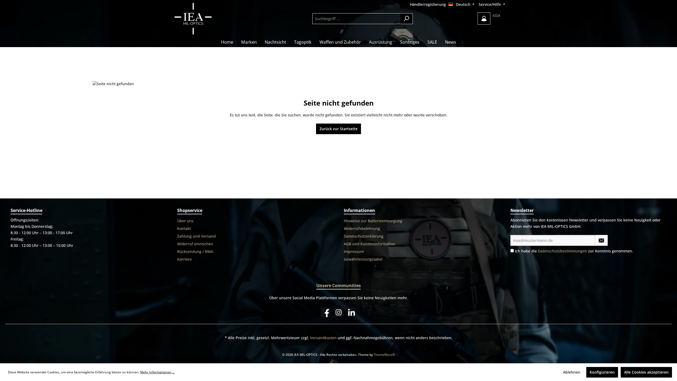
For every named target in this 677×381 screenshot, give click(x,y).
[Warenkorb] (496, 15)
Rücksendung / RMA (195, 251)
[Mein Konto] (484, 18)
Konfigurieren (602, 372)
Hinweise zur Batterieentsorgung (373, 220)
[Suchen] (406, 18)
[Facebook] (326, 312)
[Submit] (601, 240)
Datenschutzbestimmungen (562, 250)
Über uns (185, 220)
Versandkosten (323, 337)
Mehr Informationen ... (157, 372)
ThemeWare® (384, 354)
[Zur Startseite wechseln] (208, 18)
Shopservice (189, 210)
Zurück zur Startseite (338, 128)
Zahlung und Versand (196, 236)
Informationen (359, 210)
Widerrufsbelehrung (362, 228)
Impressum (354, 251)
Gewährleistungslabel (363, 259)
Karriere (184, 259)
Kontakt (184, 228)
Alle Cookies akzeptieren (646, 372)
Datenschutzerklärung (363, 236)
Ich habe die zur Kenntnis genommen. (574, 250)
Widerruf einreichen (195, 243)
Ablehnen (571, 372)
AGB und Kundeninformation (369, 243)
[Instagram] (339, 312)
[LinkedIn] (352, 312)
